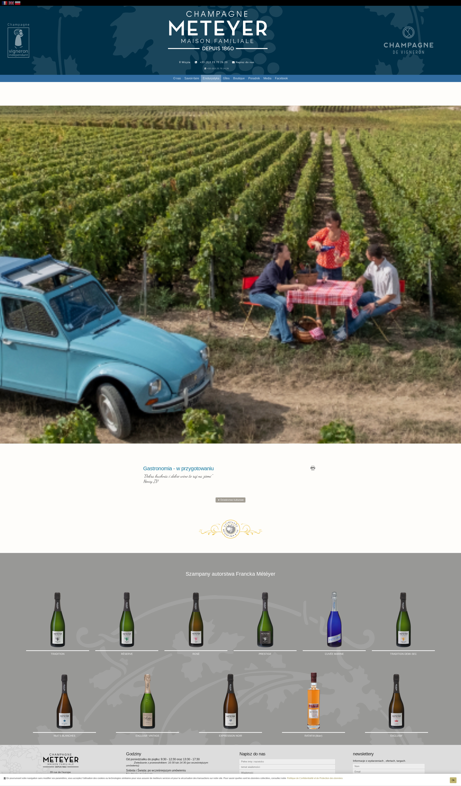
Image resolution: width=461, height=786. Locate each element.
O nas (177, 78)
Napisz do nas (244, 62)
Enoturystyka (211, 78)
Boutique (239, 78)
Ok (453, 780)
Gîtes (226, 78)
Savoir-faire (191, 78)
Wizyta (185, 62)
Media (267, 78)
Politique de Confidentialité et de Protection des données (315, 778)
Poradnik (254, 78)
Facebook (281, 78)
